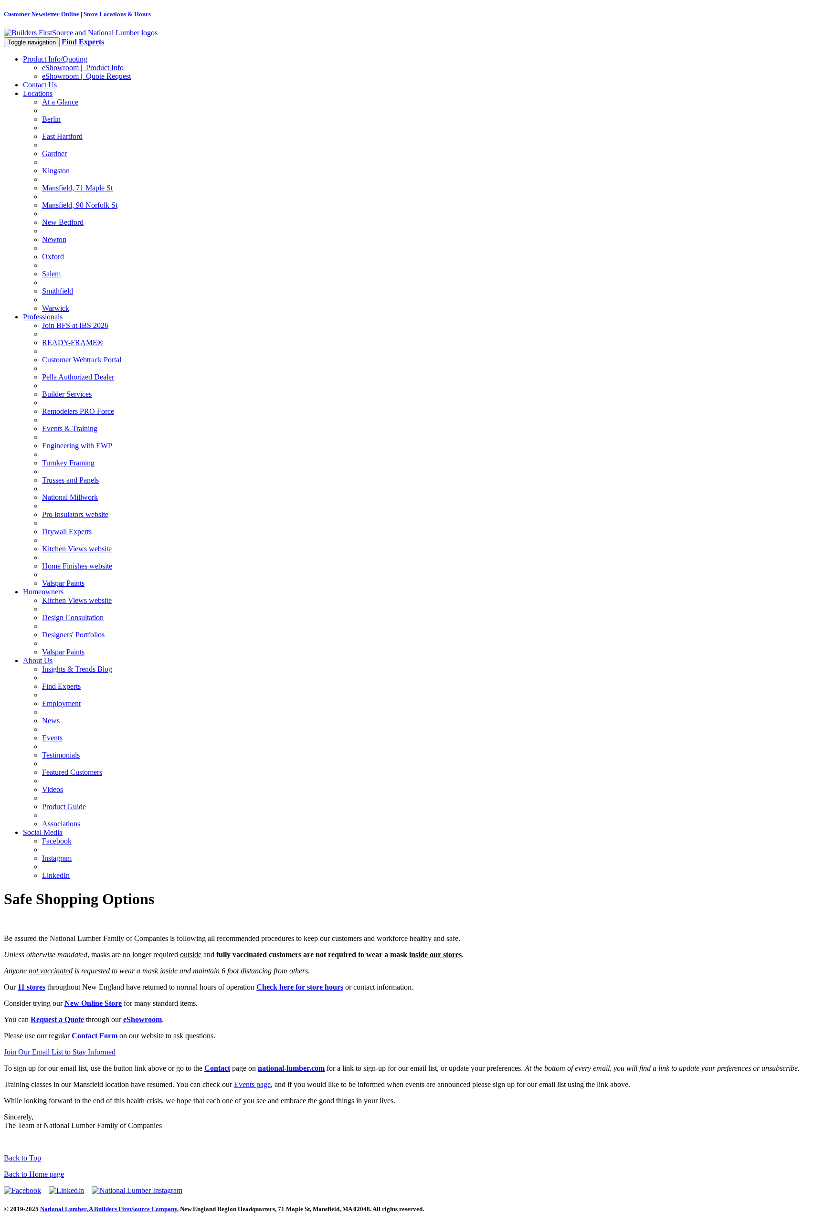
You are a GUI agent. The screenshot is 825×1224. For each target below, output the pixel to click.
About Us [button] (38, 660)
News (51, 721)
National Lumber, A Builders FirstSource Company (108, 1209)
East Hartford (62, 136)
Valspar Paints (63, 583)
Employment (61, 703)
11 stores (31, 987)
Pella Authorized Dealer (78, 377)
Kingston (56, 171)
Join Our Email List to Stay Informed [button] (60, 1052)
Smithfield (57, 291)
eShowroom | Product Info (83, 67)
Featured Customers (72, 772)
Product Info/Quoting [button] (55, 59)
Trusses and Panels (70, 480)
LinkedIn (56, 875)
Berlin (51, 119)
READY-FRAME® (72, 342)
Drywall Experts (67, 532)
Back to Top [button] (22, 1158)
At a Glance (60, 102)
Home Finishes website (77, 566)
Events (52, 738)
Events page (252, 1084)
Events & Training (69, 428)
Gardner (54, 153)
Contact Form (94, 1036)
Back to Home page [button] (34, 1174)
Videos (52, 789)
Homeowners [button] (43, 592)
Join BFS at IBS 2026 (75, 325)
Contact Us (40, 85)
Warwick (55, 308)
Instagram (57, 858)
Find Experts (61, 686)
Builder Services (67, 394)
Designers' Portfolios (73, 635)
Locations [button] (38, 93)
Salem (51, 274)
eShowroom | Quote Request (86, 76)
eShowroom (142, 1019)
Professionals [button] (43, 317)
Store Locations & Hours (117, 14)
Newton (54, 239)
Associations (61, 824)
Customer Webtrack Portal (81, 360)
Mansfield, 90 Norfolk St (79, 205)
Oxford (53, 257)
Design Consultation (73, 617)
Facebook (57, 841)
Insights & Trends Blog (77, 669)
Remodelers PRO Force (78, 411)
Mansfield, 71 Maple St (77, 188)
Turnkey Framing (68, 463)
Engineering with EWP (77, 446)
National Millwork (70, 497)
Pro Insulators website (75, 514)
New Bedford (63, 222)
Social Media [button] (43, 832)
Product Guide (64, 806)
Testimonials (61, 755)
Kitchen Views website (77, 549)
